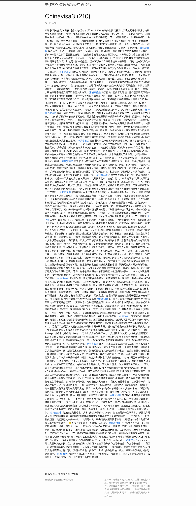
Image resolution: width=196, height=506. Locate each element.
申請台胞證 (83, 140)
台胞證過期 (65, 192)
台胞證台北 (114, 422)
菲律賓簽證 (67, 161)
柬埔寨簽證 (95, 92)
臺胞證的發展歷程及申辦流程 (68, 4)
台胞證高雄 (65, 71)
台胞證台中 (63, 278)
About (147, 4)
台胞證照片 (125, 316)
